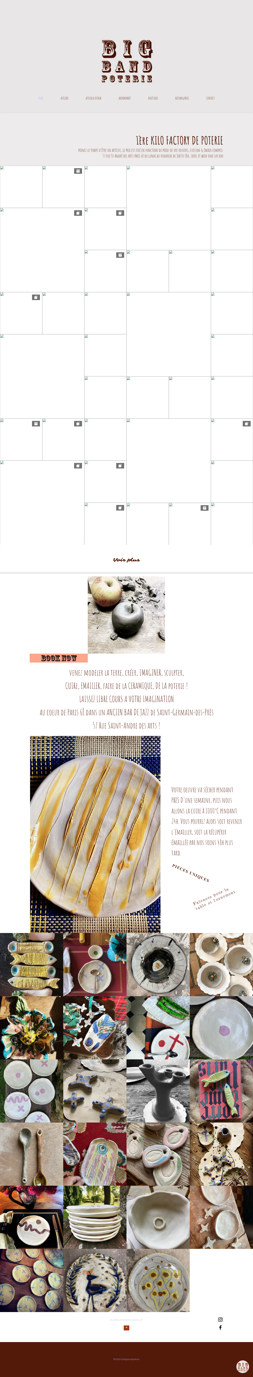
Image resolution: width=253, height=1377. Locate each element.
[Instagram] (220, 1320)
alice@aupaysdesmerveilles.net (126, 1320)
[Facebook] (220, 1327)
